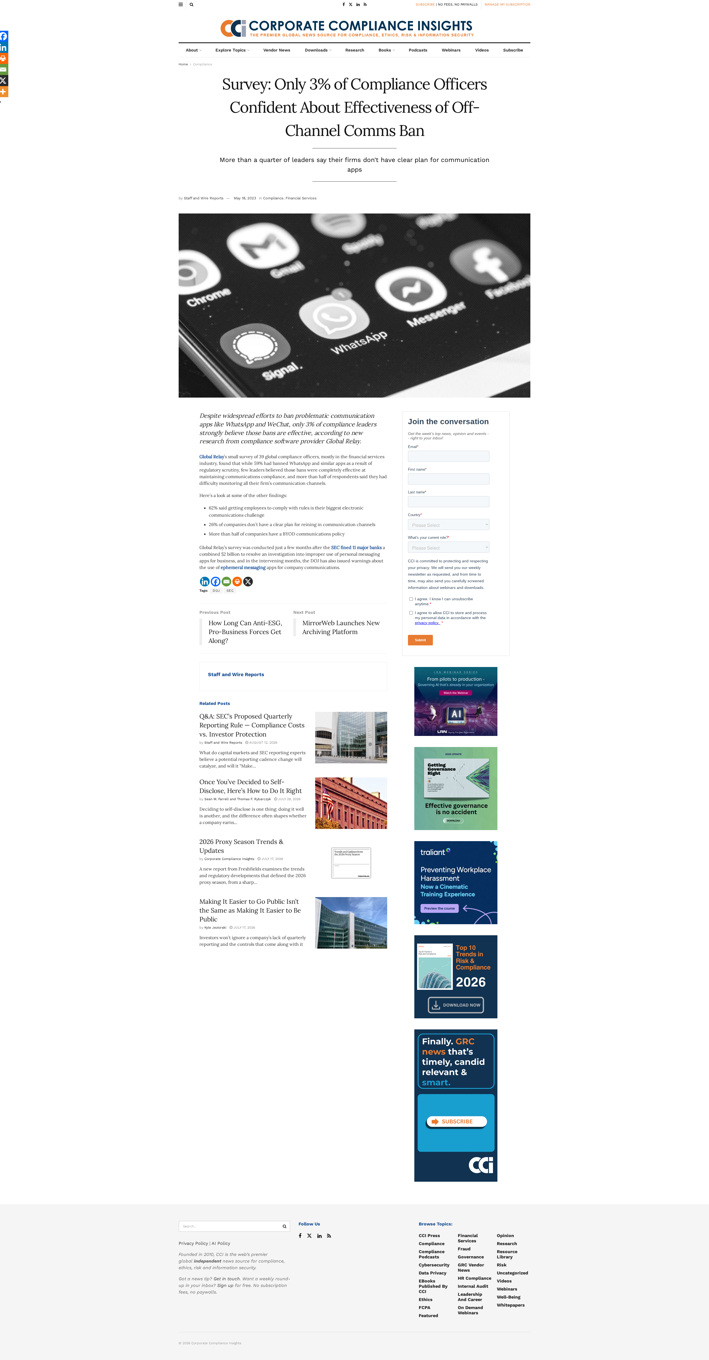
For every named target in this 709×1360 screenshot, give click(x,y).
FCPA (424, 1307)
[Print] (237, 581)
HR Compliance (474, 1278)
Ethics (426, 1299)
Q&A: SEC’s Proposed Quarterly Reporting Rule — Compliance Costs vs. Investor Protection (252, 725)
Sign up (225, 1285)
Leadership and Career (470, 1297)
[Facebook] (215, 581)
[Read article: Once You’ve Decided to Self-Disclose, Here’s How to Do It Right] (351, 803)
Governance (471, 1256)
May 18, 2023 (245, 198)
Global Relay (211, 456)
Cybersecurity (434, 1265)
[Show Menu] (181, 4)
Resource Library (507, 1254)
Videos (482, 50)
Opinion (505, 1235)
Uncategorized (512, 1273)
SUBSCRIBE (425, 4)
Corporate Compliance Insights (229, 859)
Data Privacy (432, 1273)
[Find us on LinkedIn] (358, 4)
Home (183, 64)
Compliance (202, 64)
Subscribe (513, 50)
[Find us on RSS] (365, 4)
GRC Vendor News (471, 1267)
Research (354, 50)
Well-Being (508, 1297)
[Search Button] (191, 4)
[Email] (226, 581)
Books (385, 50)
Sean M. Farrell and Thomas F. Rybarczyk (237, 799)
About (192, 50)
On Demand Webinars (470, 1310)
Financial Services (301, 198)
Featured (428, 1315)
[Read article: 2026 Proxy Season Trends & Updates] (351, 863)
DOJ (216, 591)
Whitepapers (511, 1305)
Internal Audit (473, 1286)
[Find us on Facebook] (344, 4)
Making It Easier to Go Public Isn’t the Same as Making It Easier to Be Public (250, 910)
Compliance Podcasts (432, 1254)
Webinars (451, 50)
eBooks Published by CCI (433, 1286)
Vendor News (276, 50)
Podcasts (418, 50)
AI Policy (221, 1243)
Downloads (316, 50)
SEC (230, 591)
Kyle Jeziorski (215, 927)
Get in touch (227, 1278)
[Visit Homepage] (354, 25)
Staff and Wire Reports (204, 198)
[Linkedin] (205, 581)
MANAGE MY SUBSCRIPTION (507, 4)
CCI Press (429, 1235)
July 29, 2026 (288, 799)
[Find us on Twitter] (351, 4)
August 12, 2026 (262, 743)
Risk (502, 1265)
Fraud (464, 1248)
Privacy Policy (193, 1243)
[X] (248, 581)
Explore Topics (230, 50)
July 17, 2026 (271, 859)
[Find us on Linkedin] (319, 1236)
